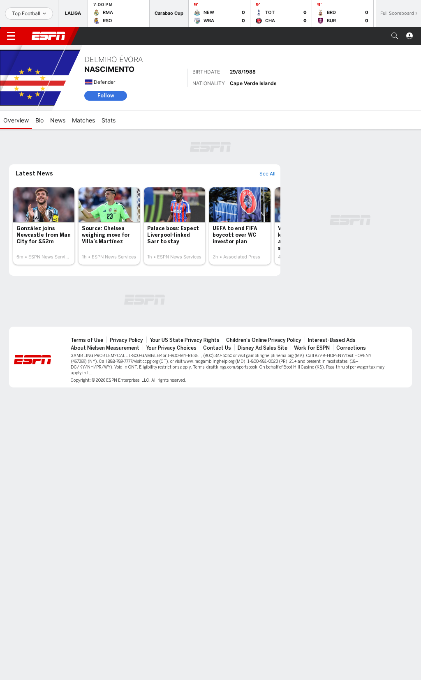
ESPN (48, 36)
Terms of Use (87, 340)
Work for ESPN (312, 348)
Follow (105, 95)
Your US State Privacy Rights (185, 340)
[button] (394, 35)
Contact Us (217, 348)
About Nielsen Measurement (105, 348)
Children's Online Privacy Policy (263, 340)
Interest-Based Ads (332, 340)
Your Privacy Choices (171, 348)
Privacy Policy (126, 340)
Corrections (351, 348)
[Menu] (11, 36)
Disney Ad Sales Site (262, 348)
